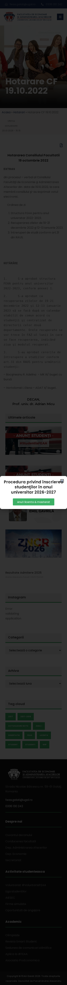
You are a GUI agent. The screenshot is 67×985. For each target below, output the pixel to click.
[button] (62, 481)
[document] (33, 492)
